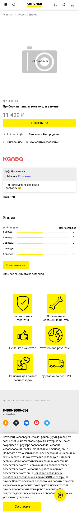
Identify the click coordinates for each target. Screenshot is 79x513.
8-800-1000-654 (15, 410)
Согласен (22, 506)
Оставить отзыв (16, 265)
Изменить (24, 176)
